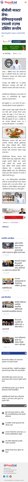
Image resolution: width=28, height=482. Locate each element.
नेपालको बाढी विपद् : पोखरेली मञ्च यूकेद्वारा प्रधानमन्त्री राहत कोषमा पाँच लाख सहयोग (13, 369)
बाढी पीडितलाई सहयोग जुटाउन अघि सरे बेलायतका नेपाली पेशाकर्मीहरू (13, 389)
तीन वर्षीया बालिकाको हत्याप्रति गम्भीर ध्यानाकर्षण (13, 442)
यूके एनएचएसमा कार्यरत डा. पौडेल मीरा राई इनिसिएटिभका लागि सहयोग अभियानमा (15, 414)
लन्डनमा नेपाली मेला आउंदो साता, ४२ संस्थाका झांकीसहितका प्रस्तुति (15, 433)
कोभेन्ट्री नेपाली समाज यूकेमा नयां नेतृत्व (14, 451)
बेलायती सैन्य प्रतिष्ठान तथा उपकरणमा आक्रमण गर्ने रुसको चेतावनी (12, 360)
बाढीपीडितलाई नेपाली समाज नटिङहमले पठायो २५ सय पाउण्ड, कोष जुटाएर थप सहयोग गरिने (13, 398)
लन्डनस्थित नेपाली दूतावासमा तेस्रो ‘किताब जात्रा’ (14, 424)
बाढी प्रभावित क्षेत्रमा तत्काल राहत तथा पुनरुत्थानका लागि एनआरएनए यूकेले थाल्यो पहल (14, 379)
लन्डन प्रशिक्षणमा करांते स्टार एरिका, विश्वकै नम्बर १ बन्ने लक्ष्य (20, 341)
